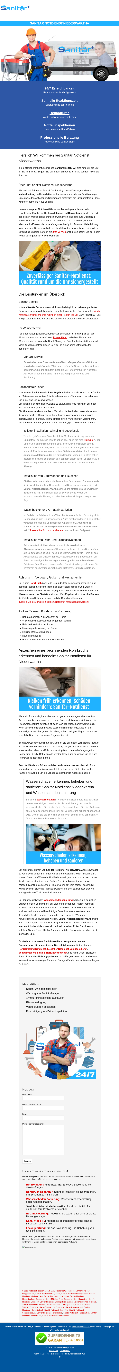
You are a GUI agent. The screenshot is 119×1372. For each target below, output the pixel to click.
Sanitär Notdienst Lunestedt (76, 1299)
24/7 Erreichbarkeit (59, 88)
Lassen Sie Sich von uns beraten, (47, 530)
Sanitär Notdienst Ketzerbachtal (69, 1307)
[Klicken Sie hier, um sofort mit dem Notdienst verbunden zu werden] (54, 602)
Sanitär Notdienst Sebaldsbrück (55, 1316)
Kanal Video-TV (35, 1220)
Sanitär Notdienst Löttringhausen (60, 1305)
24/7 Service (59, 232)
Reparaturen (60, 113)
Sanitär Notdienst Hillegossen (47, 1294)
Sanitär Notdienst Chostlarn (33, 1305)
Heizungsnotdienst (56, 952)
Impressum (53, 1351)
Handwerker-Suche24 (81, 1327)
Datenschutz (65, 1351)
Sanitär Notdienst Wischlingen (61, 1291)
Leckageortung (35, 1228)
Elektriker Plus (57, 1354)
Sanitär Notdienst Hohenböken (49, 1313)
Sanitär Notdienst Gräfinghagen (74, 1294)
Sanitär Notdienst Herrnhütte (56, 1310)
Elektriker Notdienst (58, 949)
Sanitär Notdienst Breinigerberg (53, 1302)
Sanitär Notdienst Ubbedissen (56, 1296)
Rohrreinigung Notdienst (32, 949)
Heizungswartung (37, 1213)
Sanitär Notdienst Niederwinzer (35, 1291)
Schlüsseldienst (78, 949)
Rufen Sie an (60, 337)
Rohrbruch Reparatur (39, 1191)
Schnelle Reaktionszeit (59, 101)
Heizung (88, 440)
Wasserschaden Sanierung (42, 1199)
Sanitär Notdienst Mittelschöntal (49, 1299)
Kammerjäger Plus (41, 1354)
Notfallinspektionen (59, 125)
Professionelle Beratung (59, 137)
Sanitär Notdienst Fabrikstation (76, 1313)
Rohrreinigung (35, 1184)
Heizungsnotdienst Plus (75, 1354)
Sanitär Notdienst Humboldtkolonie (81, 1302)
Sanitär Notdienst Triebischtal (42, 1307)
